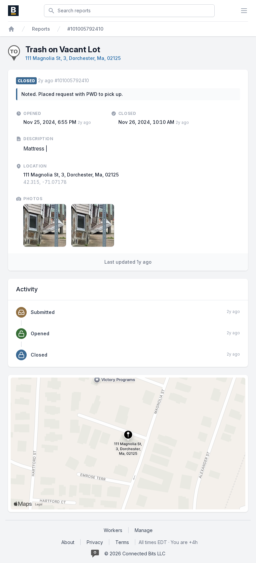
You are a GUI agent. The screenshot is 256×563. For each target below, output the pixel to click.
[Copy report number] (92, 81)
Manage (144, 530)
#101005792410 (85, 29)
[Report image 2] (92, 225)
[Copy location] (70, 182)
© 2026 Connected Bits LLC (134, 553)
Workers (113, 530)
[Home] (11, 29)
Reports (41, 29)
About (67, 542)
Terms (122, 542)
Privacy (95, 542)
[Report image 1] (44, 225)
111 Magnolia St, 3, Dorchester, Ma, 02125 (73, 58)
